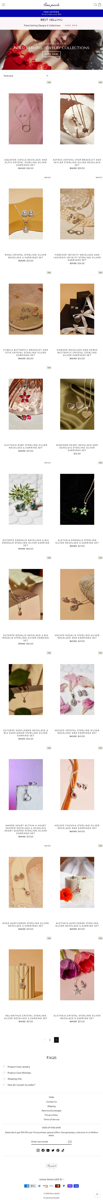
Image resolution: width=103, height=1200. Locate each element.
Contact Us (51, 1101)
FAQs (51, 1097)
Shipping (51, 1106)
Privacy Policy (51, 1115)
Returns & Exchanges (51, 1110)
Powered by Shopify (51, 1198)
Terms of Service (51, 1119)
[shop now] (51, 50)
